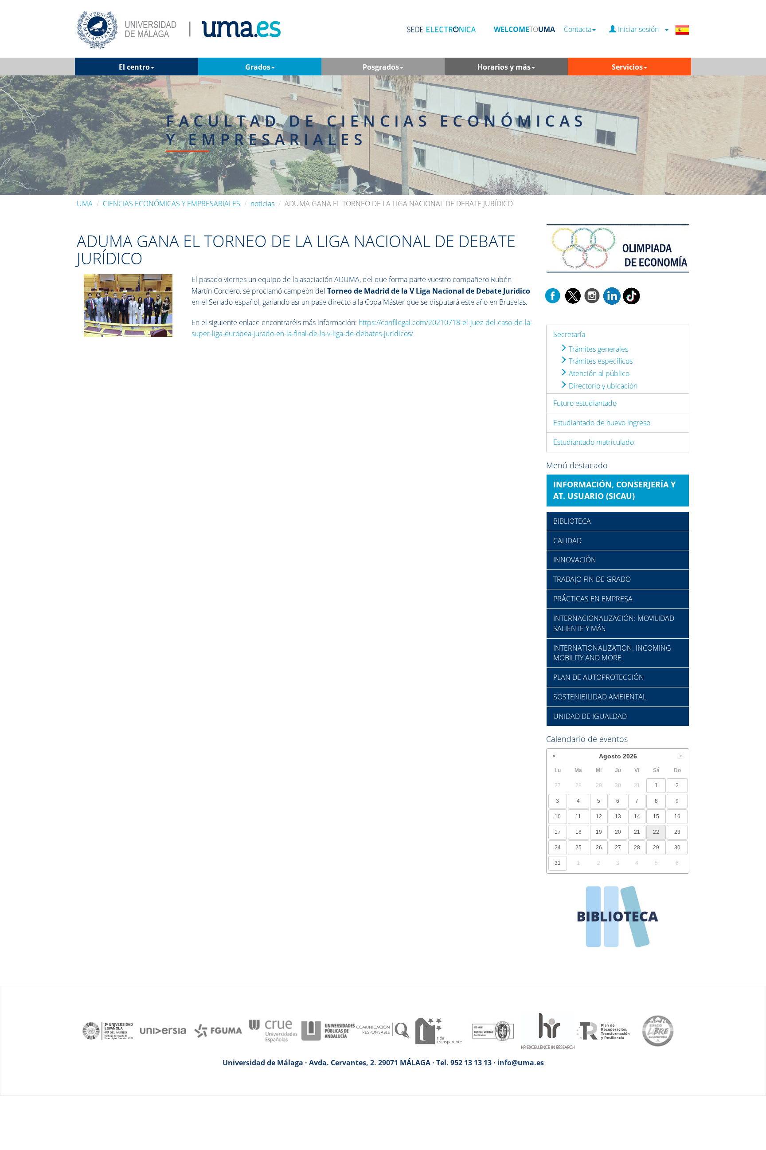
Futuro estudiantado (585, 403)
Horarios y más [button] (504, 67)
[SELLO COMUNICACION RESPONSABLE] (383, 1030)
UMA (85, 203)
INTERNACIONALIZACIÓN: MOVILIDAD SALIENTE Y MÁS (613, 623)
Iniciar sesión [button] (640, 29)
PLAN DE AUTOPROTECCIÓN (598, 677)
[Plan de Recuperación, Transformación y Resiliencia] (602, 1030)
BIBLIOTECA (572, 521)
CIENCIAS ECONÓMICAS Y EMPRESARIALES (171, 203)
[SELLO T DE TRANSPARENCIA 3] (438, 1030)
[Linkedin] (612, 295)
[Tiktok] (631, 295)
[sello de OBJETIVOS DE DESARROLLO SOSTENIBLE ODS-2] (108, 1030)
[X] (572, 295)
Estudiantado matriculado (593, 442)
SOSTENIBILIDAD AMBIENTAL (599, 697)
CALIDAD (567, 541)
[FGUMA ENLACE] (218, 1030)
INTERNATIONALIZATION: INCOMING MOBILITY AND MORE (612, 653)
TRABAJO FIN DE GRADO (592, 579)
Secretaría (569, 334)
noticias (262, 203)
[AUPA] (328, 1030)
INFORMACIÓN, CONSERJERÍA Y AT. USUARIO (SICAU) (614, 490)
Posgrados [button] (381, 67)
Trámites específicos (600, 361)
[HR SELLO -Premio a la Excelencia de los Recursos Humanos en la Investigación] (547, 1030)
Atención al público (598, 373)
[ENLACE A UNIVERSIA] (163, 1030)
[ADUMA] (128, 305)
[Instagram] (592, 295)
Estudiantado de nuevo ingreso (601, 423)
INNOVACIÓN (574, 560)
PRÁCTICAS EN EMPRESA (593, 599)
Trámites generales (597, 349)
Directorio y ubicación (602, 386)
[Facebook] (553, 295)
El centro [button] (134, 67)
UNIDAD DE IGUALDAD (590, 716)
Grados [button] (257, 67)
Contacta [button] (577, 29)
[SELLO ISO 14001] (493, 1030)
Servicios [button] (627, 67)
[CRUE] (273, 1030)
